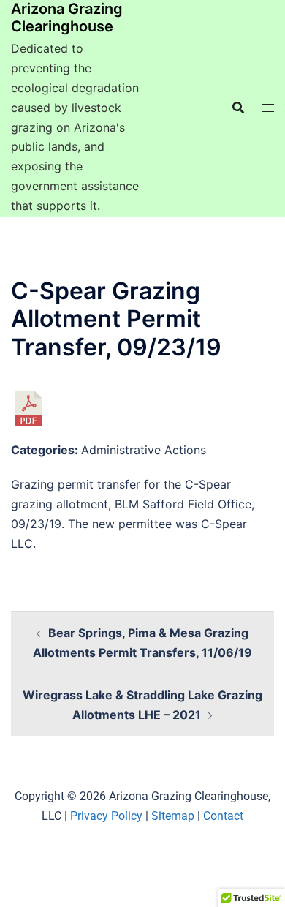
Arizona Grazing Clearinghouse (67, 17)
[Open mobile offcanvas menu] (268, 108)
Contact (223, 816)
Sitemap (172, 816)
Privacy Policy (106, 816)
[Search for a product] (238, 107)
